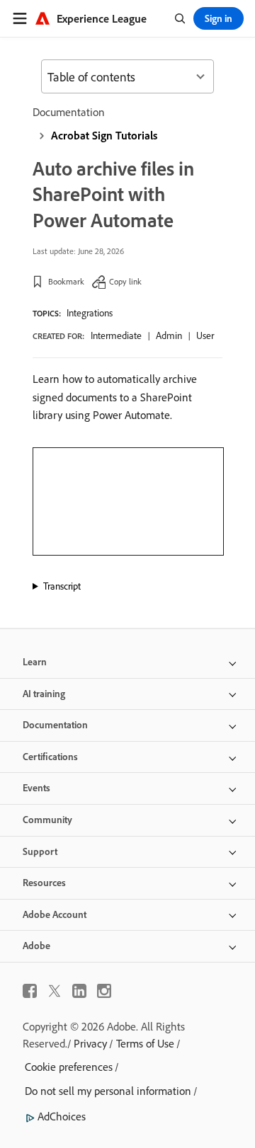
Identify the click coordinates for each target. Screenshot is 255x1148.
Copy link (125, 281)
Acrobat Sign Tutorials (104, 135)
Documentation (69, 112)
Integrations (90, 312)
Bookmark (66, 281)
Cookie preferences (69, 1067)
